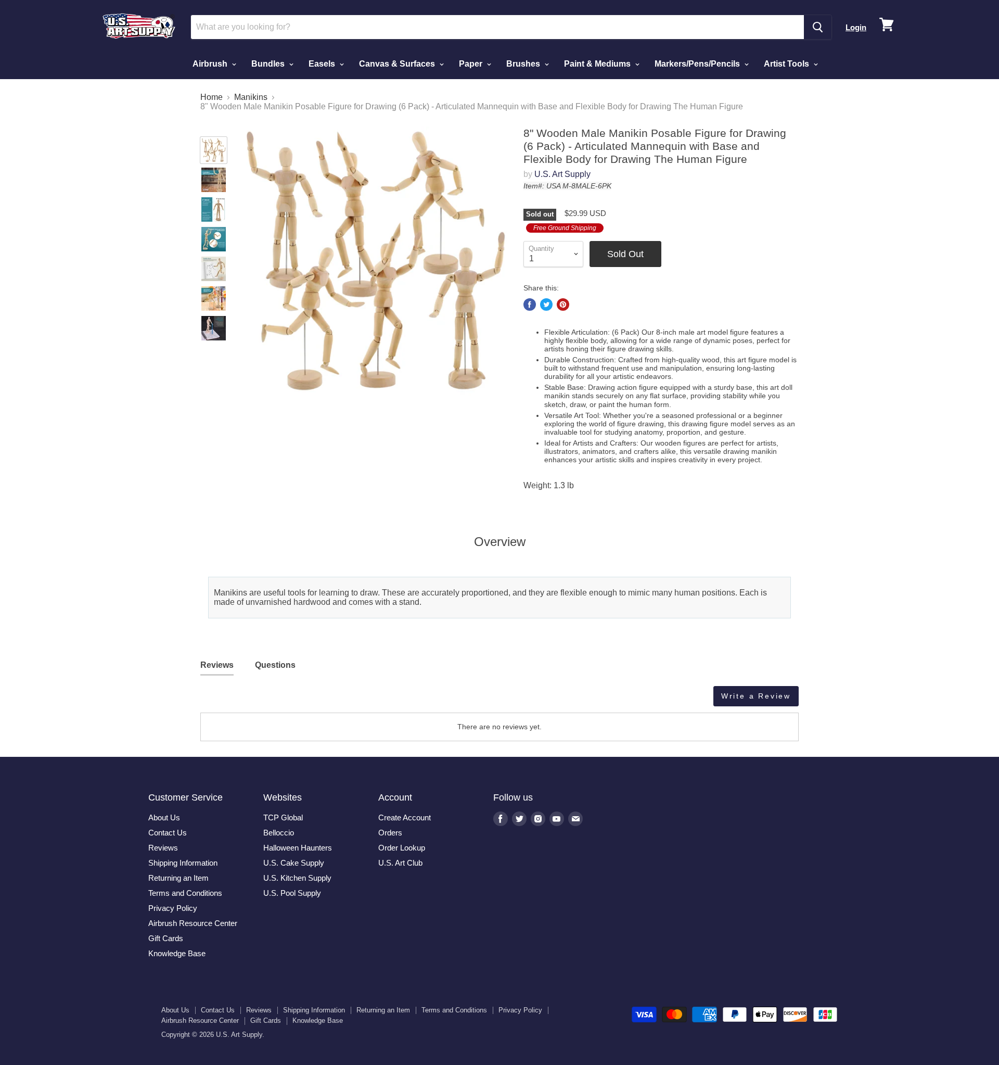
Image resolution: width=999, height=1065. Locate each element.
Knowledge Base (177, 953)
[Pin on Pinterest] (563, 304)
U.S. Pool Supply (292, 893)
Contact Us (167, 832)
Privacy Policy (172, 908)
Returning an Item (178, 877)
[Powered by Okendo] (247, 700)
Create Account (404, 817)
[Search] (817, 27)
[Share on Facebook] (529, 304)
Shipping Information (182, 862)
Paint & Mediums (598, 63)
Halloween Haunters (297, 847)
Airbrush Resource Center (192, 923)
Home (211, 97)
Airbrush (211, 63)
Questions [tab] (275, 665)
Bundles (269, 63)
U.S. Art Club (400, 862)
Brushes (524, 63)
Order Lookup (401, 847)
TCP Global (283, 817)
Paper (471, 63)
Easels (323, 63)
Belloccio (278, 832)
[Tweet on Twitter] (546, 304)
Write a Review (756, 696)
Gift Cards (165, 938)
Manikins (250, 97)
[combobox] (497, 27)
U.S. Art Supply (562, 174)
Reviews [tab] (217, 665)
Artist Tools (787, 63)
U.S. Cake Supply (293, 862)
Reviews (163, 847)
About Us (164, 817)
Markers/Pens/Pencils (698, 63)
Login (856, 27)
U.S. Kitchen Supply (297, 877)
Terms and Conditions (185, 893)
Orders (390, 832)
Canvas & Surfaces (398, 63)
